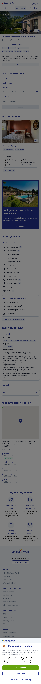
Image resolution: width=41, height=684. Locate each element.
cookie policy (26, 662)
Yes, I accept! (20, 668)
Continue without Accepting (20, 680)
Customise (20, 673)
